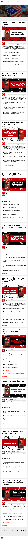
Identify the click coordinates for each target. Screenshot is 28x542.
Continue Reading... (4, 69)
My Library (12, 1)
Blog (18, 1)
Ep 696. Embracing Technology (7, 474)
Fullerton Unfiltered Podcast (23, 1)
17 (4, 530)
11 (17, 528)
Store (9, 1)
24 (17, 530)
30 (14, 531)
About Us (15, 1)
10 (15, 528)
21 (12, 530)
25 (19, 530)
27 (23, 530)
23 (15, 530)
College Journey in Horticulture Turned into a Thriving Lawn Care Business (14, 227)
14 (22, 528)
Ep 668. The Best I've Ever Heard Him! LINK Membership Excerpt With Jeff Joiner (13, 373)
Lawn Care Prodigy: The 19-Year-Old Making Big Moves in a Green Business (14, 279)
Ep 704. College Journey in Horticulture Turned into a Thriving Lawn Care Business (14, 217)
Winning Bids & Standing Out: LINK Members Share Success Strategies (12, 482)
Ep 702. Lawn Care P (6, 219)
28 (25, 530)
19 (8, 530)
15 (24, 528)
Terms (23, 537)
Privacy (26, 537)
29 (13, 531)
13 (21, 528)
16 (2, 530)
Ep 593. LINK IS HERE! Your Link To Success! (9, 370)
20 (10, 530)
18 (6, 530)
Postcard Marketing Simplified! (13, 381)
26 (21, 530)
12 (19, 528)
